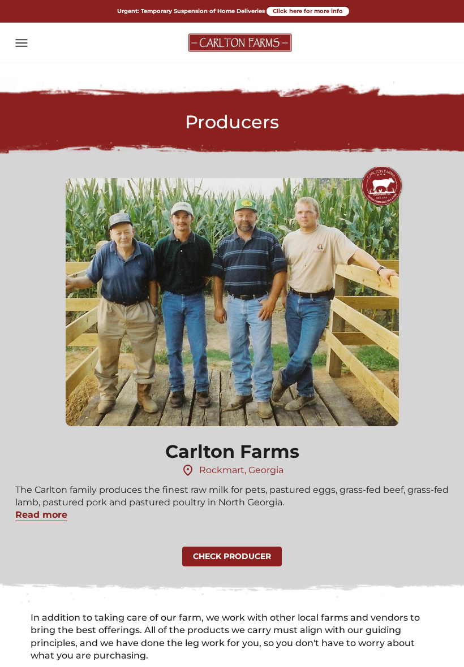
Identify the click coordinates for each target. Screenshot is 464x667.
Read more (41, 514)
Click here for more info (308, 11)
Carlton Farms (232, 451)
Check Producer (232, 556)
